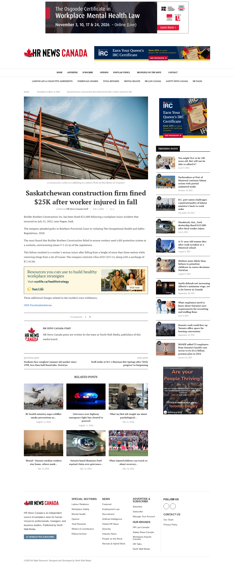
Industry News (109, 534)
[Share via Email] (102, 316)
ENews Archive (79, 534)
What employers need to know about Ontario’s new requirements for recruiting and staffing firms (193, 307)
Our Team (168, 520)
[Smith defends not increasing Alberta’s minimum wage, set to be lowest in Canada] (165, 288)
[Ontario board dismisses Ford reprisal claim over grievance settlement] (86, 443)
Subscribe (87, 72)
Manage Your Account (144, 516)
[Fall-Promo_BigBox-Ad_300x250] (183, 100)
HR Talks (197, 81)
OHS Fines (30, 305)
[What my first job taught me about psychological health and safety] (128, 397)
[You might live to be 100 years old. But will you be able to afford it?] (165, 162)
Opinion (104, 72)
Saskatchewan (44, 305)
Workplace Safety (80, 509)
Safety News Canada (177, 81)
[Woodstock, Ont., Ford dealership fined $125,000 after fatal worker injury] (165, 227)
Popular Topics (121, 72)
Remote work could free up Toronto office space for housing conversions (193, 328)
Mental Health (132, 81)
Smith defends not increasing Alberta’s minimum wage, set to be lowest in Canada (194, 286)
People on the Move (112, 539)
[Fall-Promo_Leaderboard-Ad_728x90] (152, 48)
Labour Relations (80, 504)
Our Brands (141, 522)
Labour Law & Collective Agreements (52, 81)
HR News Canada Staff (77, 208)
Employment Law (111, 509)
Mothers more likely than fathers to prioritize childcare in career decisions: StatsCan (194, 265)
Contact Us (171, 514)
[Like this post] (91, 316)
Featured (106, 504)
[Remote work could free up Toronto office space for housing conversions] (165, 330)
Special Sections (84, 499)
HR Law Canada (153, 81)
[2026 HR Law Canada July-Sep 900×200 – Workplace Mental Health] (117, 3)
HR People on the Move (149, 72)
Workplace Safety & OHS (48, 91)
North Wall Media (141, 549)
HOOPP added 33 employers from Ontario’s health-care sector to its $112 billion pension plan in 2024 (193, 349)
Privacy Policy (170, 524)
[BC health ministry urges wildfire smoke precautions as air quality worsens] (43, 397)
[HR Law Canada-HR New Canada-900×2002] (86, 268)
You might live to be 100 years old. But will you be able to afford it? (191, 161)
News (106, 499)
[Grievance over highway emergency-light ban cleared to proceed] (86, 397)
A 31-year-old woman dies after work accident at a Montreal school (192, 244)
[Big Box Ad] (183, 368)
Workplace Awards (87, 81)
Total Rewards (111, 81)
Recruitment (108, 514)
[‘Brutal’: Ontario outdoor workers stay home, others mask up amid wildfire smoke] (43, 443)
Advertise (72, 72)
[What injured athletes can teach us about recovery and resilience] (128, 443)
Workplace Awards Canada (142, 538)
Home (59, 72)
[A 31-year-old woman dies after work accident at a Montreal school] (165, 246)
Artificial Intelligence (112, 519)
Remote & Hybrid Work (113, 544)
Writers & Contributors (83, 529)
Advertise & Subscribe (141, 500)
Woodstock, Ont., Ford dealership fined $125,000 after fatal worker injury (192, 225)
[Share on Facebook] (95, 316)
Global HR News (110, 524)
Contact (172, 72)
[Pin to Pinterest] (99, 316)
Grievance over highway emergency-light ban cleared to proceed (86, 417)
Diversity (106, 529)
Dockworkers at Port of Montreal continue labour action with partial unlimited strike (192, 182)
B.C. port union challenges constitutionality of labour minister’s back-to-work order (192, 204)
